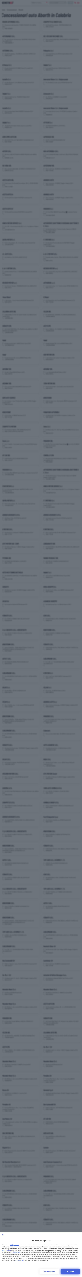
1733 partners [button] (14, 1245)
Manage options (49, 1271)
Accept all (70, 1271)
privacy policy (19, 1260)
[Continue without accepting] (3, 1235)
